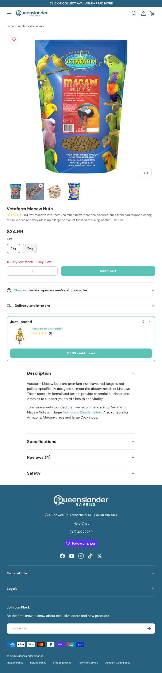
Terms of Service (88, 662)
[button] (152, 13)
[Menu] (9, 13)
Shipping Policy (62, 662)
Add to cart (108, 271)
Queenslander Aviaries (29, 656)
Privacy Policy (15, 662)
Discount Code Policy (117, 662)
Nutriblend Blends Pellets (82, 412)
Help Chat (81, 523)
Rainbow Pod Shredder (47, 328)
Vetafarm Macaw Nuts (31, 26)
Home (10, 26)
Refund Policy (38, 662)
